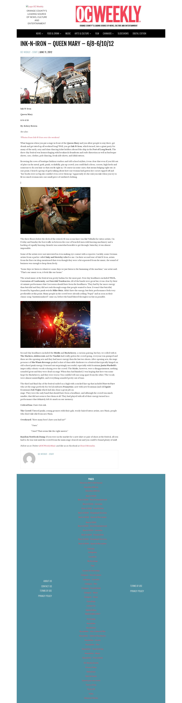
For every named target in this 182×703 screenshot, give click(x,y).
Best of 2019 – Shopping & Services (92, 539)
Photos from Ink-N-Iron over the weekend (40, 137)
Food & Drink (53, 33)
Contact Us (46, 586)
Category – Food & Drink (91, 588)
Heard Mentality (87, 446)
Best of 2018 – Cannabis (92, 504)
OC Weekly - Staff (29, 52)
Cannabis (107, 33)
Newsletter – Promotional (92, 658)
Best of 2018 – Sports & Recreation (92, 517)
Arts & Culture (82, 33)
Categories (92, 552)
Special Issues (91, 676)
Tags (92, 565)
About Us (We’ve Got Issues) (91, 483)
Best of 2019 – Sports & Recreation (92, 543)
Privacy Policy (45, 595)
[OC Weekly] (34, 6)
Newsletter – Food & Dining (92, 649)
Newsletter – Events (93, 640)
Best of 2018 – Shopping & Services (92, 513)
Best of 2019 (91, 522)
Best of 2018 (91, 496)
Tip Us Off (91, 689)
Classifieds (91, 601)
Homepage (91, 619)
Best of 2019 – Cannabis (92, 530)
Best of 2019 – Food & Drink (92, 535)
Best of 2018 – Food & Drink (92, 508)
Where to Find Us (91, 698)
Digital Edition (139, 33)
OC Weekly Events (91, 663)
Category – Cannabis (91, 579)
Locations (92, 557)
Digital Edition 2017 (92, 614)
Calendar (91, 549)
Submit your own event (91, 680)
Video (91, 694)
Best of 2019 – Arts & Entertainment (92, 526)
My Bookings (92, 561)
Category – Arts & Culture (91, 575)
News (38, 33)
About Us (47, 581)
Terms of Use (46, 590)
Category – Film (91, 584)
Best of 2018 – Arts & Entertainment (92, 500)
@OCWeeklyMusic (47, 446)
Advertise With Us (91, 487)
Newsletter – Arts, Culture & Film (92, 631)
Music (68, 33)
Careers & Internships (91, 571)
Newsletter (91, 623)
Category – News (91, 597)
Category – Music (91, 593)
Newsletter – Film (92, 645)
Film (97, 33)
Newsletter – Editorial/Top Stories (92, 636)
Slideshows (123, 33)
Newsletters (91, 628)
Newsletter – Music (92, 653)
